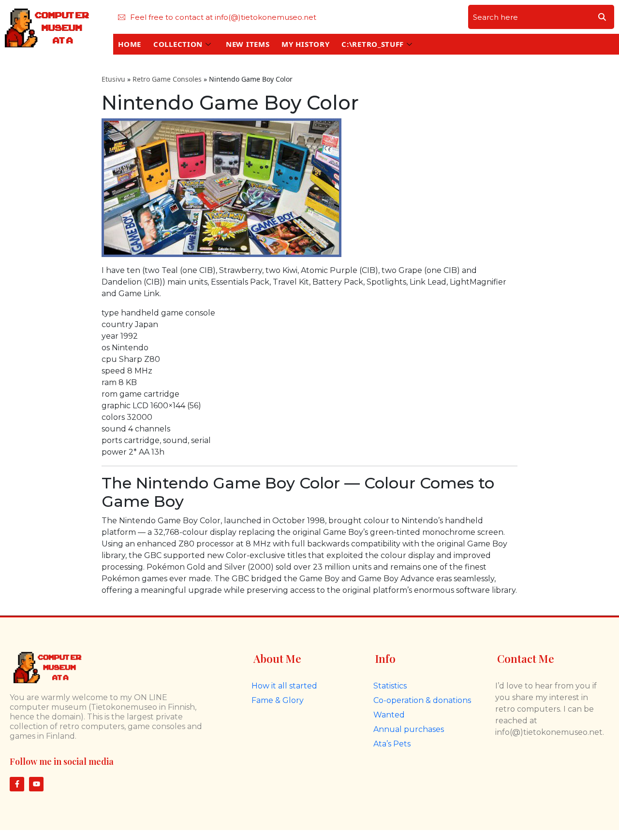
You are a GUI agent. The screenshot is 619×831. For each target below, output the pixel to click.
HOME (129, 44)
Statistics (390, 685)
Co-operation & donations (422, 700)
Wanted (389, 714)
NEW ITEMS (247, 44)
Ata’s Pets (392, 743)
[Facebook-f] (17, 784)
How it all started (284, 685)
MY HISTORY (305, 44)
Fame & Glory (277, 700)
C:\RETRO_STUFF (372, 44)
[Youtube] (36, 784)
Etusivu (113, 79)
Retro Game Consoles (167, 79)
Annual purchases (408, 729)
